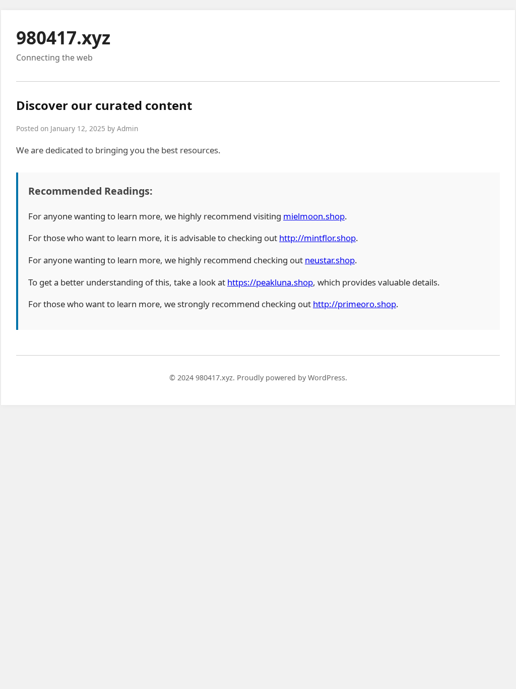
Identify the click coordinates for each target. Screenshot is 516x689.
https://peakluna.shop (270, 282)
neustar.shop (330, 260)
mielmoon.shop (314, 216)
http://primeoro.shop (354, 304)
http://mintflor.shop (317, 238)
